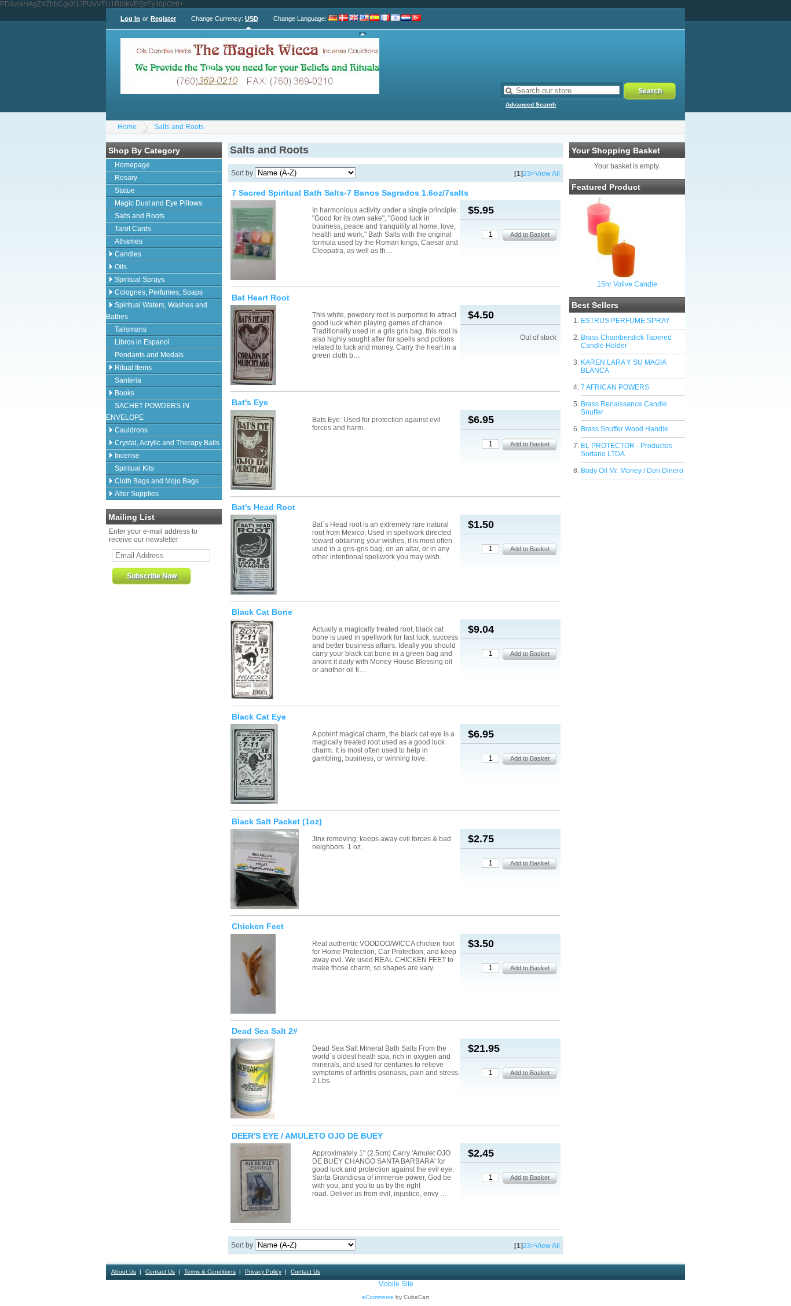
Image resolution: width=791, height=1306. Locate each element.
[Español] (374, 24)
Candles (128, 254)
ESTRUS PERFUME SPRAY (625, 321)
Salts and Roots (179, 127)
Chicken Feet (258, 926)
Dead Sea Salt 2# (265, 1031)
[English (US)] (364, 24)
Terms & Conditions (210, 1271)
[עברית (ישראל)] (395, 24)
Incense (127, 456)
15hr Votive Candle (627, 284)
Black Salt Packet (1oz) (277, 821)
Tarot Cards (133, 229)
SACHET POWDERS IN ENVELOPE (147, 411)
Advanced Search (531, 104)
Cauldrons (131, 430)
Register (163, 18)
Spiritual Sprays (139, 280)
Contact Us (160, 1271)
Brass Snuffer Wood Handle (624, 429)
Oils (121, 267)
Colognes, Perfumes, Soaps (159, 292)
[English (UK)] (354, 24)
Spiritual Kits (134, 468)
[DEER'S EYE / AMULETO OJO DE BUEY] (270, 1183)
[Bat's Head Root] (270, 555)
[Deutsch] (333, 24)
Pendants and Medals (149, 355)
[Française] (385, 24)
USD (251, 18)
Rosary (126, 178)
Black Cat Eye (259, 716)
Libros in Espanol (142, 342)
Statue (125, 190)
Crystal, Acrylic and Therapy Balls (167, 443)
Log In (130, 18)
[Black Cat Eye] (270, 764)
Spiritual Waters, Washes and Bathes (156, 311)
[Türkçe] (416, 24)
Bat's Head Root (263, 507)
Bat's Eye (250, 402)
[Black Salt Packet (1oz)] (270, 869)
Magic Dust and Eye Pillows (158, 203)
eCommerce (378, 1297)
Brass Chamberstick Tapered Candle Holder (626, 341)
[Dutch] (406, 24)
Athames (128, 241)
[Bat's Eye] (270, 450)
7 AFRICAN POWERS (615, 387)
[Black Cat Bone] (270, 659)
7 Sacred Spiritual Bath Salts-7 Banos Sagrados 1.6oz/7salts (350, 192)
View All (547, 174)
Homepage (132, 165)
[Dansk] (343, 24)
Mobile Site (395, 1284)
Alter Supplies (137, 494)
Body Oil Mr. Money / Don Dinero (632, 471)
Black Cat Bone (262, 612)
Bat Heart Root (261, 297)
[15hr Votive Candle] (611, 275)
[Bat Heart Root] (270, 345)
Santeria (128, 380)
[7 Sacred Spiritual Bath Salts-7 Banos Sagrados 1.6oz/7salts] (270, 240)
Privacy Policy (263, 1271)
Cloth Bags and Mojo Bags (157, 481)
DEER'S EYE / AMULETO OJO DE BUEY (307, 1135)
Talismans (131, 329)
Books (124, 393)
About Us (123, 1271)
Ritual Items (133, 368)
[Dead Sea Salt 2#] (270, 1078)
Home (127, 127)
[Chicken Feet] (270, 974)
